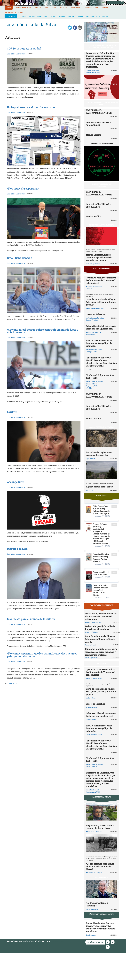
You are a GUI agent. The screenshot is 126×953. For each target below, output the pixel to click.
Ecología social (51, 8)
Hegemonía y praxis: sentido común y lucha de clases (100, 827)
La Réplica (101, 664)
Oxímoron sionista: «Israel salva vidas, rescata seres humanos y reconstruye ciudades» (101, 652)
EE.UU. (53, 16)
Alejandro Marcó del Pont (94, 287)
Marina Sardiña (93, 134)
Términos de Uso (57, 941)
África (23, 16)
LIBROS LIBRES (101, 495)
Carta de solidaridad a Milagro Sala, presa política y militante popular (101, 302)
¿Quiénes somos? (95, 942)
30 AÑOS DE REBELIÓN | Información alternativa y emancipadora (102, 46)
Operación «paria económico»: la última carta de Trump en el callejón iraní (101, 280)
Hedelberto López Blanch (94, 349)
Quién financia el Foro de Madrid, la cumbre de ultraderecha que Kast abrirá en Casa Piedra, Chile (101, 361)
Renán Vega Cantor (91, 658)
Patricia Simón (91, 332)
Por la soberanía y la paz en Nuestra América (102, 103)
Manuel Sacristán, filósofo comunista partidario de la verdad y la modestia (99, 257)
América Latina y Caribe (38, 16)
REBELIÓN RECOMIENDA (101, 269)
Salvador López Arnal (93, 264)
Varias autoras (91, 308)
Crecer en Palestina (95, 314)
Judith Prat (89, 490)
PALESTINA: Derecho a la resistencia (102, 185)
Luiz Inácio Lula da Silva (16, 54)
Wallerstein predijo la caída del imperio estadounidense (100, 628)
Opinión (105, 8)
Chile (88, 369)
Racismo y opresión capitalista (102, 427)
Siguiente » (12, 683)
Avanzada (103, 2)
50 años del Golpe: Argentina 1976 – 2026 (100, 376)
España (62, 16)
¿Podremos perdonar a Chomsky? (97, 904)
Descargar (114, 506)
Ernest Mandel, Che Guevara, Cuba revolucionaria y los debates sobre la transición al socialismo (100, 927)
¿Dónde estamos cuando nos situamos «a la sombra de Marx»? (100, 866)
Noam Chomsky (101, 878)
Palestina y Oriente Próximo (97, 16)
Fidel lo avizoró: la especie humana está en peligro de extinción (99, 343)
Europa (71, 16)
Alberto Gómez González (94, 832)
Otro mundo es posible (14, 12)
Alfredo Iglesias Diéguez (94, 873)
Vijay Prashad (90, 459)
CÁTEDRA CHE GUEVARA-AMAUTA (101, 914)
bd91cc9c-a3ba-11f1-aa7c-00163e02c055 (98, 124)
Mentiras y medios (91, 8)
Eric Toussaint (90, 935)
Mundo (80, 16)
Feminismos (75, 8)
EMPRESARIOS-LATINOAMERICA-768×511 (99, 111)
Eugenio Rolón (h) (91, 382)
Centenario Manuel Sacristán (101, 225)
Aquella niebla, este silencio (99, 486)
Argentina (99, 308)
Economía (64, 8)
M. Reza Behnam (91, 318)
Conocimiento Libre (23, 8)
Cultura (38, 8)
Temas (8, 8)
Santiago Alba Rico (92, 909)
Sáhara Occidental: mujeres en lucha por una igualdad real (101, 327)
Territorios (10, 16)
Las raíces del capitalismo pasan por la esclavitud (99, 453)
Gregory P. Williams (91, 632)
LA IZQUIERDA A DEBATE (102, 797)
